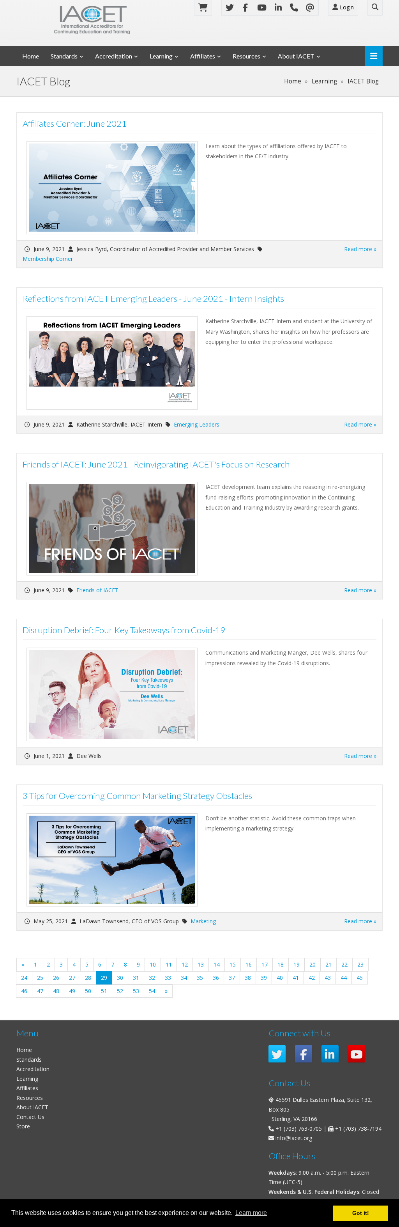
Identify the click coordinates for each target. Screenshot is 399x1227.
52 (120, 991)
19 (296, 964)
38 (248, 977)
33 (168, 977)
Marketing (203, 921)
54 (152, 991)
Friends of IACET (97, 590)
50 (88, 991)
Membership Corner (48, 258)
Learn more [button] (251, 1212)
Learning (161, 56)
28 (88, 977)
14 (217, 964)
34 (184, 977)
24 (24, 977)
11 (169, 964)
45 (360, 977)
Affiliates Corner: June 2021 (75, 123)
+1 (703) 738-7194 (358, 1128)
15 (233, 964)
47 (40, 991)
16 (248, 964)
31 (136, 977)
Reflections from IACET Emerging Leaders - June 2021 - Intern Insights (153, 298)
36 (216, 977)
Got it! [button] (360, 1213)
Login (346, 7)
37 (232, 977)
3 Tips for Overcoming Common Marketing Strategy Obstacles (137, 795)
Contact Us (30, 1117)
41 (296, 977)
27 (72, 977)
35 (200, 977)
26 (56, 977)
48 (56, 991)
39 (264, 977)
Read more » (360, 249)
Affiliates (202, 56)
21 (328, 964)
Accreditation (113, 56)
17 (264, 964)
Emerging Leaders (196, 424)
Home (30, 56)
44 (344, 977)
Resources (246, 56)
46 (24, 991)
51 (104, 991)
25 (40, 977)
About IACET (296, 56)
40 (280, 977)
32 (152, 977)
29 (106, 977)
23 (360, 964)
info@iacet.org (293, 1138)
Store (23, 1126)
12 (185, 964)
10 (153, 964)
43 (328, 977)
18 (280, 964)
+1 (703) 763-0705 (298, 1128)
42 (312, 977)
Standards (64, 56)
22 (344, 964)
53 (136, 991)
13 (201, 964)
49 (72, 991)
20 (312, 964)
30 (120, 977)
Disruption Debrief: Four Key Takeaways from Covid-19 (124, 630)
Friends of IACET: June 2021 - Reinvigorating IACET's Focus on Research (156, 464)
